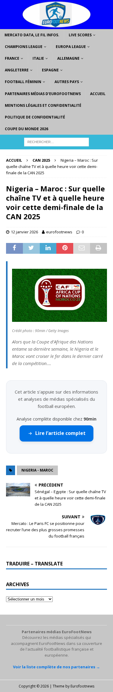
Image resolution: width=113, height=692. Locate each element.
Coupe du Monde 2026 (26, 128)
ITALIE (38, 58)
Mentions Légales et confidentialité (43, 105)
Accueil (97, 93)
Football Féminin (23, 81)
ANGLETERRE (17, 70)
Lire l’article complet (60, 433)
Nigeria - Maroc (37, 470)
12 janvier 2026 (24, 232)
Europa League (71, 46)
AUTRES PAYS (67, 81)
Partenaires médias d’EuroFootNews (43, 93)
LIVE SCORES (80, 34)
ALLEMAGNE (68, 58)
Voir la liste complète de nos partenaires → (56, 667)
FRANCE (12, 58)
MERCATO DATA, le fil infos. (32, 34)
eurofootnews (59, 232)
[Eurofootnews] (56, 25)
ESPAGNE (50, 70)
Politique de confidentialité (35, 117)
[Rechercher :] (56, 142)
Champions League (23, 46)
